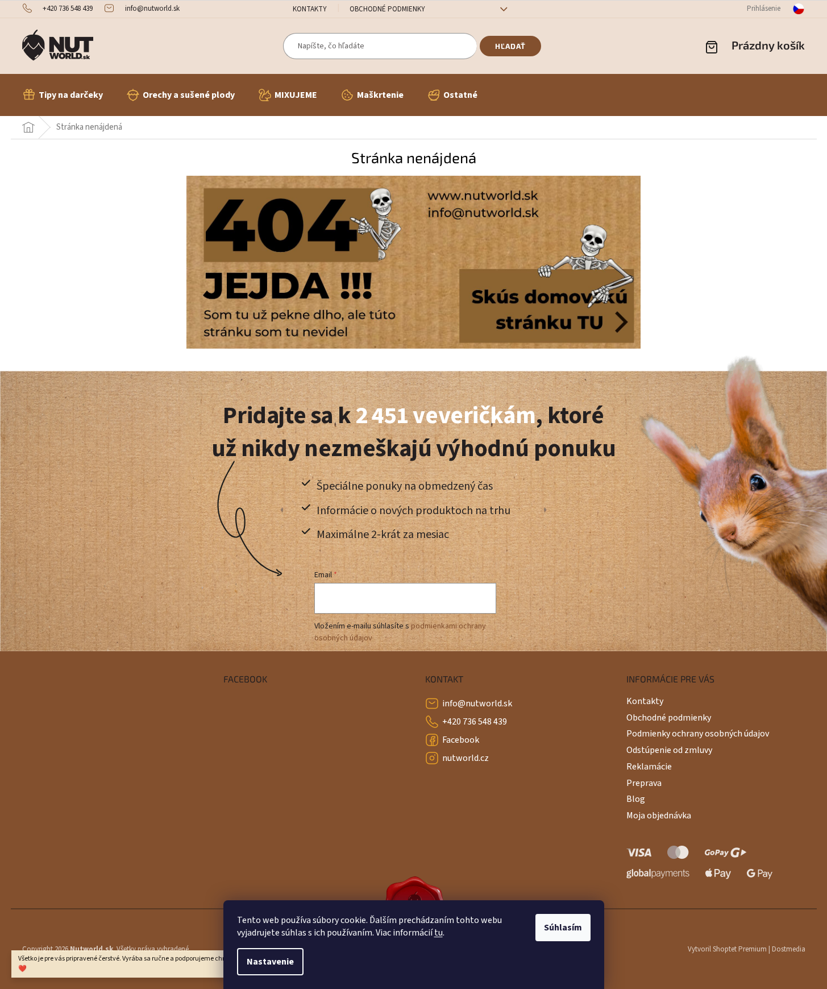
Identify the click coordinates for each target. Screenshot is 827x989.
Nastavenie (270, 961)
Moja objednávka (658, 815)
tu (438, 932)
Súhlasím (563, 927)
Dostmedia (788, 949)
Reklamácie (649, 766)
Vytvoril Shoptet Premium (727, 949)
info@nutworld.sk (477, 703)
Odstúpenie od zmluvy (669, 750)
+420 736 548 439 (474, 721)
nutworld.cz (465, 758)
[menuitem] (62, 95)
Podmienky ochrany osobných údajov (697, 733)
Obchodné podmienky (387, 9)
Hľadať (510, 46)
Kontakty (310, 9)
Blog (635, 799)
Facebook (460, 740)
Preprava (644, 783)
